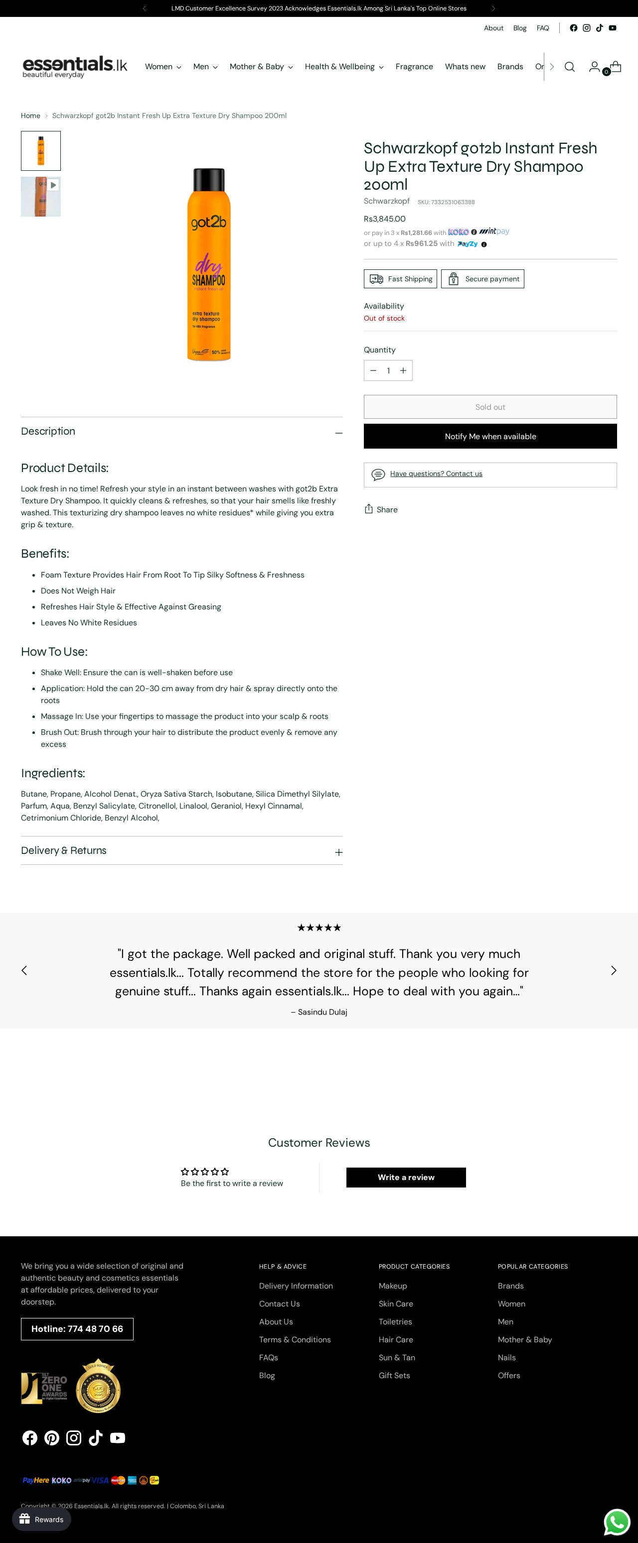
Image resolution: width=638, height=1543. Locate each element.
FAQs (268, 1357)
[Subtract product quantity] (403, 370)
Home (30, 115)
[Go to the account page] (591, 67)
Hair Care (396, 1339)
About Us (276, 1321)
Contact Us (279, 1304)
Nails (507, 1357)
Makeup (393, 1286)
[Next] (493, 8)
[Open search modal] (570, 67)
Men (505, 1321)
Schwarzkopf (387, 201)
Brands (511, 1286)
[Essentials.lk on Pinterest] (52, 1439)
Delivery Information (296, 1286)
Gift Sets (394, 1375)
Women (511, 1304)
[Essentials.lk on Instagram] (586, 27)
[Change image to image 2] (41, 197)
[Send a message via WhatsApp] (617, 1522)
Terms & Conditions (295, 1339)
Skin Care (396, 1304)
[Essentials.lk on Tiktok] (599, 27)
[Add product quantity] (373, 370)
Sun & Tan (397, 1357)
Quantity (380, 350)
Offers (509, 1375)
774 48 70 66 (95, 1329)
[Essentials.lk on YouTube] (612, 27)
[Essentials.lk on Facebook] (573, 27)
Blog (267, 1375)
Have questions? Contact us (436, 473)
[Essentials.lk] (76, 67)
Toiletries (395, 1321)
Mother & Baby (525, 1339)
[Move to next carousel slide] (614, 970)
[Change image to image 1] (41, 151)
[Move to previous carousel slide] (24, 970)
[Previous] (145, 8)
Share (387, 509)
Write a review (406, 1177)
